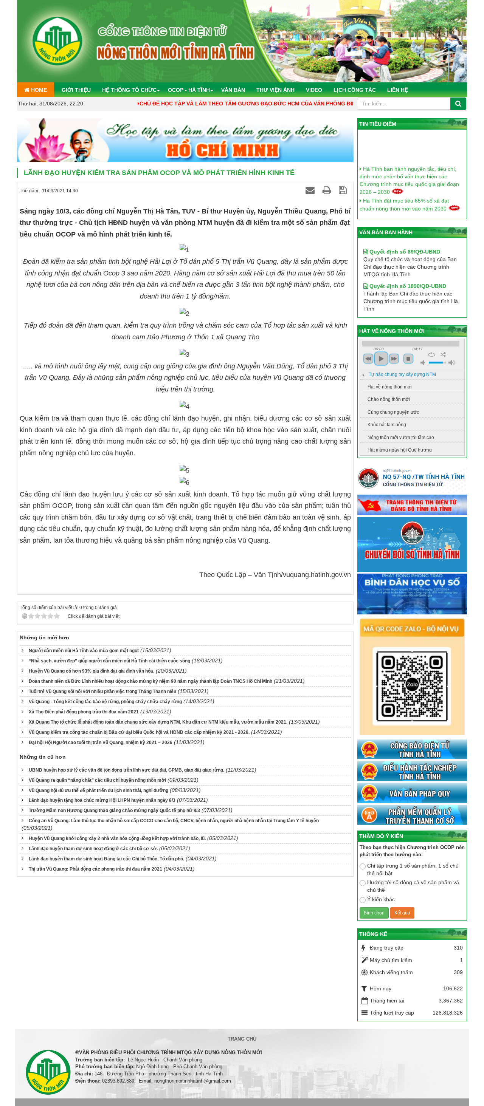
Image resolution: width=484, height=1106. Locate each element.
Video (314, 90)
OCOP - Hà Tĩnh (189, 90)
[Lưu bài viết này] (344, 190)
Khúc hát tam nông (387, 424)
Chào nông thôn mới (389, 399)
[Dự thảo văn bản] (412, 594)
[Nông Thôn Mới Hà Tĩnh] (242, 41)
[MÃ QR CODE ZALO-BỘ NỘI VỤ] (412, 677)
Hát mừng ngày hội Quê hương (400, 450)
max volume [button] (451, 362)
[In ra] (328, 190)
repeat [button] (431, 354)
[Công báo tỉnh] (412, 750)
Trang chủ (242, 1039)
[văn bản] (412, 793)
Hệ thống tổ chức (129, 90)
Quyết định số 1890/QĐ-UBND (407, 272)
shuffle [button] (443, 354)
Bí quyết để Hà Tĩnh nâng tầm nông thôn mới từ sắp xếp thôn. (410, 212)
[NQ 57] (412, 480)
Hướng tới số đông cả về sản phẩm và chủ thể (413, 886)
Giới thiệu (76, 90)
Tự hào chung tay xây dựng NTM (402, 374)
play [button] (381, 358)
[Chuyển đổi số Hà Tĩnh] (412, 545)
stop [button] (408, 358)
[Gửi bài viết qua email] (311, 190)
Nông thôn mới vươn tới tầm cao (401, 437)
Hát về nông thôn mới (390, 387)
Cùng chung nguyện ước (393, 412)
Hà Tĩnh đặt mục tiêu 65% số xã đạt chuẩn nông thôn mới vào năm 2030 (404, 196)
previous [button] (368, 358)
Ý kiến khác (381, 899)
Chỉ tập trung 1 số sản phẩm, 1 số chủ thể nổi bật (413, 869)
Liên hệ (397, 90)
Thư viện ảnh (275, 90)
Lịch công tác (355, 90)
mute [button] (423, 362)
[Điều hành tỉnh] (412, 772)
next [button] (394, 358)
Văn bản (233, 90)
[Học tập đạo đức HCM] (185, 141)
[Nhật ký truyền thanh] (412, 815)
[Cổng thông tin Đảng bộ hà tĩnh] (412, 505)
